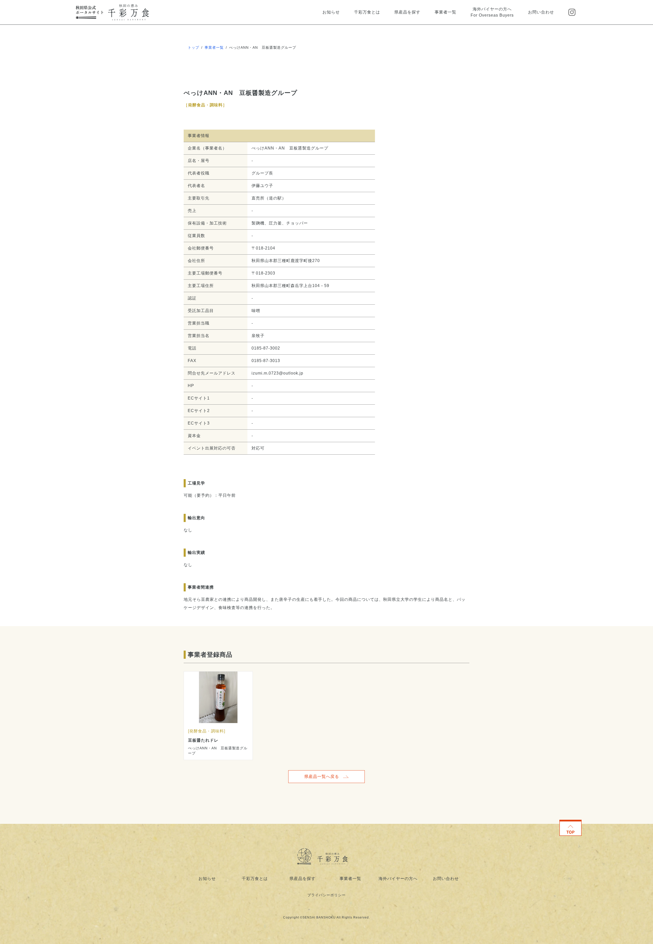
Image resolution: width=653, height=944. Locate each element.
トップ (193, 47)
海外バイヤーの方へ (398, 878)
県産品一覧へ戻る (321, 776)
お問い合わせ (541, 12)
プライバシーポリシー (326, 895)
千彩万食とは (367, 12)
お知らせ (331, 12)
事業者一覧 (445, 12)
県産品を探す (407, 12)
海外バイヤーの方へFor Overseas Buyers (492, 12)
